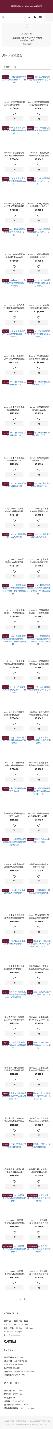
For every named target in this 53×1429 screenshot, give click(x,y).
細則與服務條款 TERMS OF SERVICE (19, 1408)
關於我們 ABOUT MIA (13, 1390)
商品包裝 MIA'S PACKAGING (15, 1360)
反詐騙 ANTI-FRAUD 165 (14, 1401)
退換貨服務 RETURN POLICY (16, 1375)
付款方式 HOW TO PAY (13, 1364)
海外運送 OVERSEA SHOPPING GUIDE (19, 1371)
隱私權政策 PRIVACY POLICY (16, 1404)
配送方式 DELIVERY (12, 1368)
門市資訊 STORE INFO (13, 1394)
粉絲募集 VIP (9, 1397)
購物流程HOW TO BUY (13, 1357)
